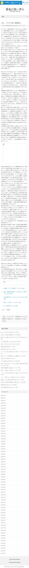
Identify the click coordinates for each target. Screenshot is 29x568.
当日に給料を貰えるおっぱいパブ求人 (9, 387)
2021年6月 (3, 540)
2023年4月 (3, 484)
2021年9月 (3, 532)
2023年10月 (3, 469)
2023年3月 (3, 487)
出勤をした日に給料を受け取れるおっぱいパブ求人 (12, 379)
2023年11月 (3, 466)
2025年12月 (3, 403)
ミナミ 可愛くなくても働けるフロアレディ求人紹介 (13, 377)
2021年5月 (3, 543)
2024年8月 (3, 443)
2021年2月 (3, 550)
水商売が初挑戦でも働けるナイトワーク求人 (11, 367)
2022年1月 (3, 522)
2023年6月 (3, 479)
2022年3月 (3, 517)
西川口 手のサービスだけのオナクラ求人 (10, 344)
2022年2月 (3, 520)
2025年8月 (3, 413)
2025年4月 (3, 423)
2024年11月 (3, 436)
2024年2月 (3, 459)
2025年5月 (3, 420)
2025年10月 (3, 408)
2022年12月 (3, 494)
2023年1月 (3, 492)
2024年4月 (3, 454)
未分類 (8, 309)
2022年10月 (3, 499)
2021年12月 (3, 525)
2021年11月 (3, 527)
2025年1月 (3, 431)
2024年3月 (3, 456)
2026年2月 (3, 397)
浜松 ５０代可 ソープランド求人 (12, 302)
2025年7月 (3, 415)
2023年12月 (3, 464)
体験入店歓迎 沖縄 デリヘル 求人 (8, 346)
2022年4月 (3, 515)
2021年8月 (3, 535)
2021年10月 (3, 530)
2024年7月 (3, 446)
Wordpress (21, 566)
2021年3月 (3, 548)
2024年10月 (3, 438)
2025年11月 (3, 405)
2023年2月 (3, 489)
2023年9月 (3, 471)
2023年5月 (3, 482)
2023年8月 (3, 474)
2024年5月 (3, 451)
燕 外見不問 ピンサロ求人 (11, 305)
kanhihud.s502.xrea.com (11, 25)
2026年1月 (3, 400)
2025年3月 (3, 426)
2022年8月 (3, 504)
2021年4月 (3, 545)
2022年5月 (3, 512)
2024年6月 (3, 448)
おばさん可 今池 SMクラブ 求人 (8, 358)
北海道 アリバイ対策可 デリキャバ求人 (14, 288)
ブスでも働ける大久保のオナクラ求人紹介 (10, 361)
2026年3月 (3, 395)
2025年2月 (3, 428)
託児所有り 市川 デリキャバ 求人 (8, 349)
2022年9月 (3, 502)
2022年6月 (3, 510)
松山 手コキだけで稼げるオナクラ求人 (10, 332)
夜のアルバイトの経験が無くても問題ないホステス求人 (13, 355)
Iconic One (7, 566)
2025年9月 (3, 410)
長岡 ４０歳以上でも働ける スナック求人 (11, 370)
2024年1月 (3, 461)
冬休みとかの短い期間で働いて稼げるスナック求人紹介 (13, 382)
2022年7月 (3, 507)
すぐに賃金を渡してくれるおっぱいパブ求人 (11, 341)
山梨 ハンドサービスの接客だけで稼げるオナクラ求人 (8, 319)
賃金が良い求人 (15, 9)
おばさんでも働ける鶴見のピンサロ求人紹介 (11, 334)
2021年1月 (3, 553)
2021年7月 (3, 538)
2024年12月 (3, 433)
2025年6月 (3, 418)
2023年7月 (3, 476)
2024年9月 (3, 441)
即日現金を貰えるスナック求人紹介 (9, 384)
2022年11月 (3, 497)
